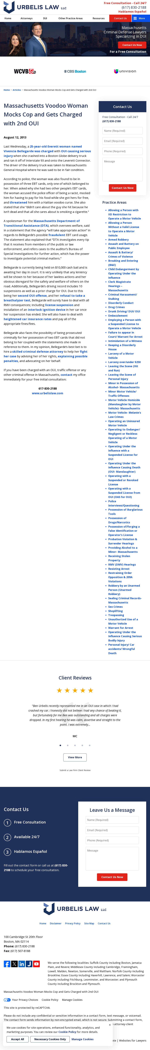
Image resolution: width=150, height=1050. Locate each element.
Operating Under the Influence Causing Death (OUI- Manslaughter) (124, 467)
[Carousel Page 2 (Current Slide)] (67, 745)
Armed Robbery (118, 239)
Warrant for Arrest (120, 628)
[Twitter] (14, 964)
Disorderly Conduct (121, 303)
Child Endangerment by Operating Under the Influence (123, 273)
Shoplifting (115, 611)
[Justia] (29, 964)
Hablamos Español (132, 11)
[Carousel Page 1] (60, 745)
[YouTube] (36, 964)
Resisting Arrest (118, 568)
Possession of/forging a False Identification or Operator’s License (124, 531)
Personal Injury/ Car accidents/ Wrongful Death (121, 649)
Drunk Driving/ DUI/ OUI (124, 311)
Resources (99, 18)
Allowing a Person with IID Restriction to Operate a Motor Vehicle (124, 214)
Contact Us (120, 18)
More (142, 18)
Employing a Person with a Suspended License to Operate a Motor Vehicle (124, 324)
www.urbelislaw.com (47, 393)
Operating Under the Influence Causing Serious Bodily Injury (125, 636)
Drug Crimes (116, 307)
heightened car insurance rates (28, 319)
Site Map (89, 923)
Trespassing (116, 615)
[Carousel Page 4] (82, 745)
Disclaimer (56, 923)
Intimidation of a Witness (125, 341)
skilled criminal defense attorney (37, 352)
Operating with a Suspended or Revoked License (123, 480)
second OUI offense (32, 296)
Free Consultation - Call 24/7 (125, 3)
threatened (18, 202)
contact (66, 375)
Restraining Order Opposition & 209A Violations (120, 577)
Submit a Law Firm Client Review (75, 770)
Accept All (17, 1039)
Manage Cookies (72, 1000)
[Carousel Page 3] (75, 745)
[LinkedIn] (21, 964)
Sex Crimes (115, 606)
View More (75, 757)
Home (8, 18)
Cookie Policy (50, 1000)
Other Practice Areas (70, 18)
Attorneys (27, 18)
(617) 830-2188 (134, 7)
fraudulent (56, 235)
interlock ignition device (46, 310)
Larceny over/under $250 (124, 362)
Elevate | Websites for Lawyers (121, 1040)
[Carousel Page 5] (89, 745)
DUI (45, 18)
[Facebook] (7, 964)
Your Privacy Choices (25, 1000)
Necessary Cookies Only (50, 1039)
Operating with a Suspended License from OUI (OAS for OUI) (124, 493)
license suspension (58, 305)
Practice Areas (114, 202)
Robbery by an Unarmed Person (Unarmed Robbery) (124, 590)
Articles (17, 89)
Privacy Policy (73, 923)
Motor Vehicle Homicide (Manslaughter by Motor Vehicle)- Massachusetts (124, 404)
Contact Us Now (132, 45)
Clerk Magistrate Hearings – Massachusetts (119, 286)
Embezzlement (118, 315)
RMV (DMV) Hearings (122, 564)
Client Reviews (75, 677)
